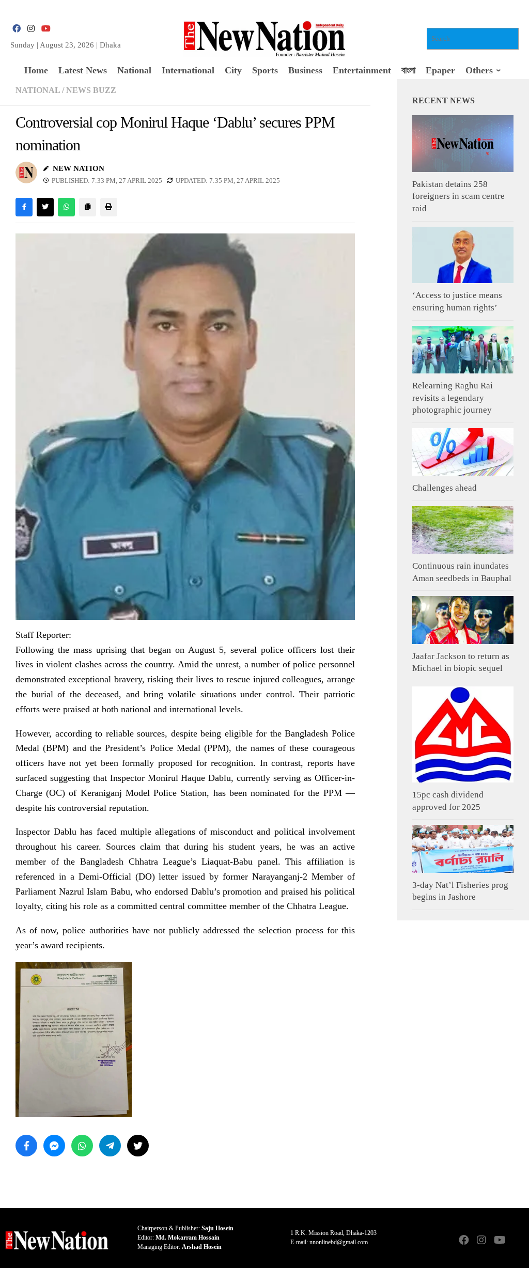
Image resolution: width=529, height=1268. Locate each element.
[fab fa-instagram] (31, 28)
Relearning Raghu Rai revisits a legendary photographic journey (452, 398)
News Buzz (91, 90)
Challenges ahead (444, 488)
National (37, 90)
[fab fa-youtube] (45, 28)
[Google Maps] (516, 1240)
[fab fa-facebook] (16, 28)
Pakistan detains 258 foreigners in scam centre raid (458, 196)
